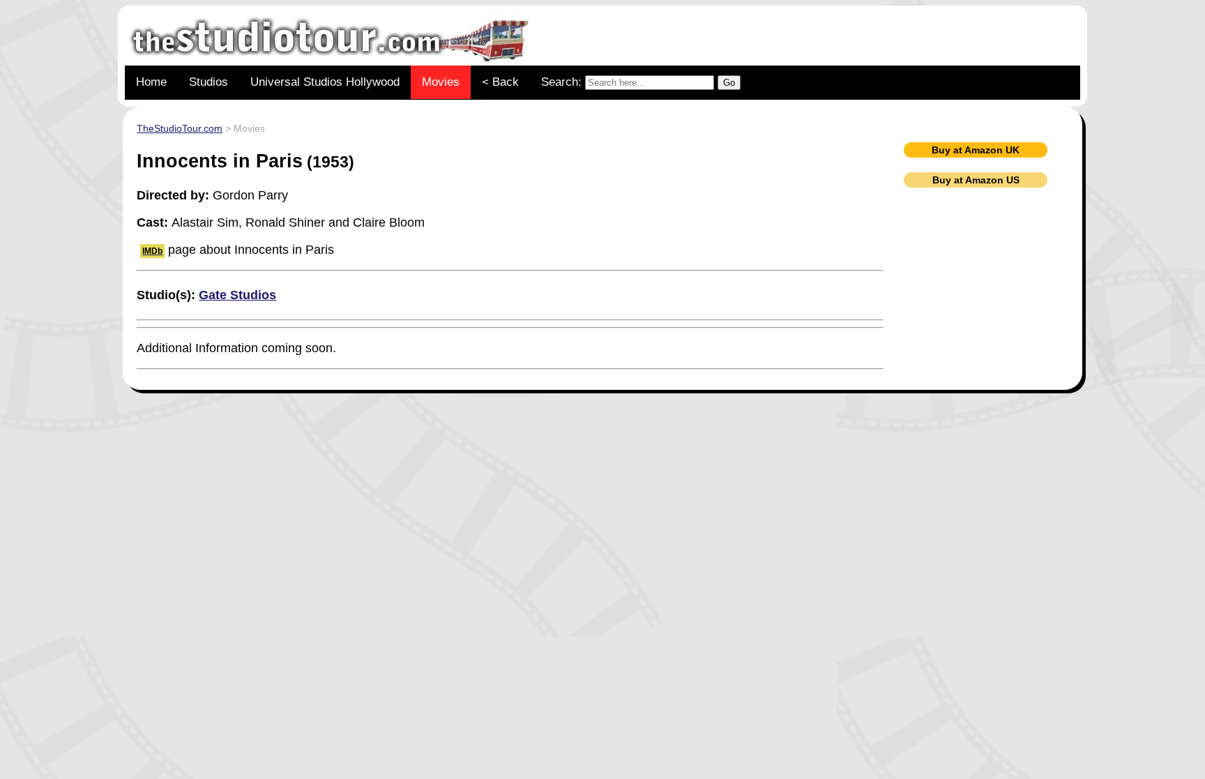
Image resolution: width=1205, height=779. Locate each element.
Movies (441, 82)
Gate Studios (237, 295)
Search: (563, 82)
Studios (208, 82)
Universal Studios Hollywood (325, 82)
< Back (500, 82)
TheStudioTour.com (179, 128)
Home (151, 82)
